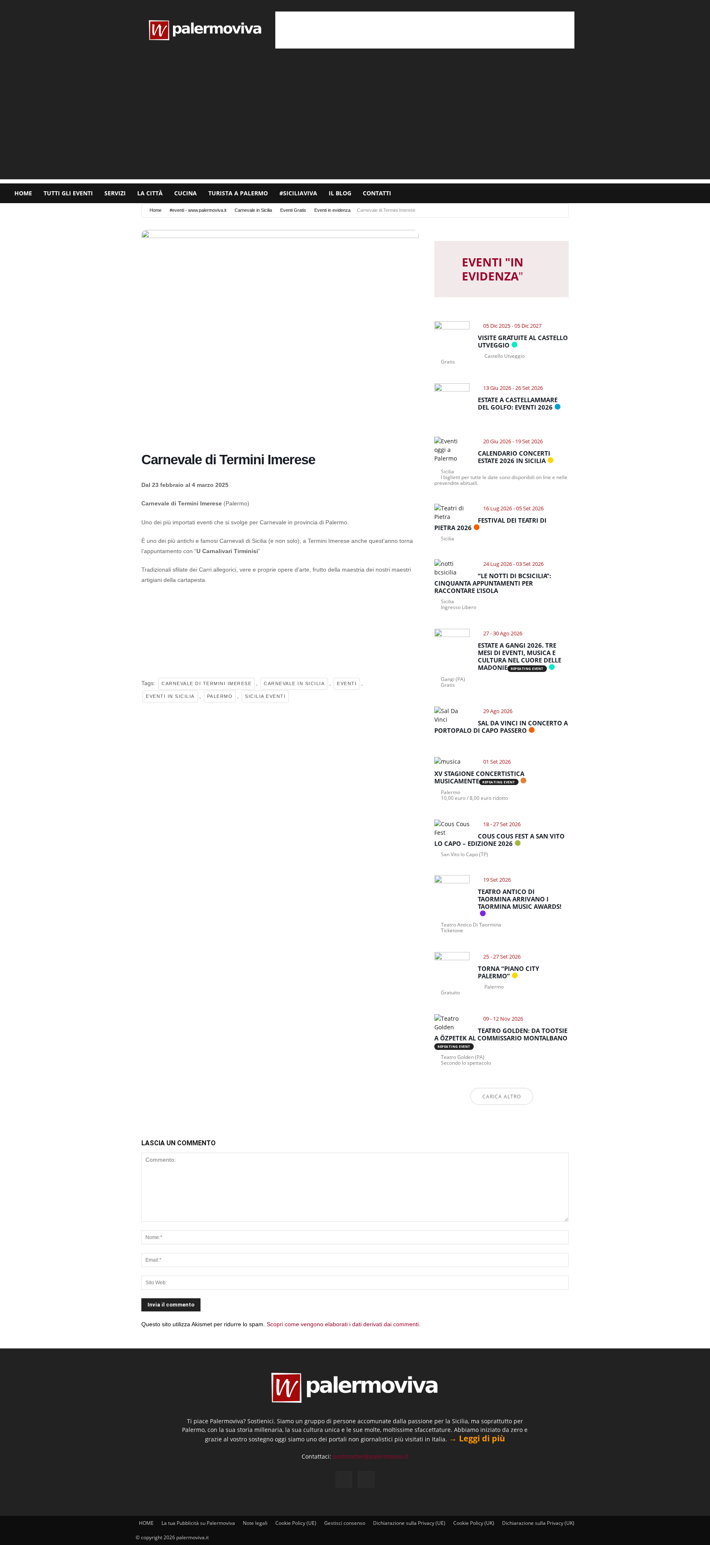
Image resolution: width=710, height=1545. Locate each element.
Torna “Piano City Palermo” (508, 972)
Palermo (220, 696)
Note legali (255, 1523)
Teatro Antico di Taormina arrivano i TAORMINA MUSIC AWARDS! (519, 898)
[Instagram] (677, 193)
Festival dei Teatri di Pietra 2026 (490, 524)
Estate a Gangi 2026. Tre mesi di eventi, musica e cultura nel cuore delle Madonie (519, 656)
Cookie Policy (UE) (295, 1523)
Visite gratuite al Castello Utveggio (523, 341)
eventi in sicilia (170, 696)
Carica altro (501, 1096)
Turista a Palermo (238, 193)
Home (155, 210)
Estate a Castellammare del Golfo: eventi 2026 (518, 403)
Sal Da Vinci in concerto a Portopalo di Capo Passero (501, 726)
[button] (700, 194)
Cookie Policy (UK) (473, 1523)
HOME (23, 193)
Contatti (377, 193)
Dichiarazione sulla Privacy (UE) (409, 1523)
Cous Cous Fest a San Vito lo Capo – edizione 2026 (499, 840)
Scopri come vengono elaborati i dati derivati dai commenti (343, 1324)
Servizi (115, 193)
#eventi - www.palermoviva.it (198, 210)
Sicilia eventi (265, 696)
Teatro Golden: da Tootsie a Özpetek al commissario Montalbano (500, 1034)
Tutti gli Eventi (68, 193)
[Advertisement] (424, 30)
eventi (347, 683)
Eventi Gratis (293, 210)
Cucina (185, 193)
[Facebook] (663, 193)
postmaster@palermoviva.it (370, 1456)
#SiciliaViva (298, 193)
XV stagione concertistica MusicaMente (479, 777)
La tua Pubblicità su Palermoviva (198, 1523)
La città (150, 193)
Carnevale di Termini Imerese (206, 683)
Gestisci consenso (344, 1523)
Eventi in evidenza (332, 210)
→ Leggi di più (477, 1438)
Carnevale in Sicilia (253, 210)
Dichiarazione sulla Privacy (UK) (538, 1523)
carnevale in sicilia (294, 683)
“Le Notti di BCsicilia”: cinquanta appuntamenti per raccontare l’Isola (492, 583)
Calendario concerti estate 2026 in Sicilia (514, 457)
